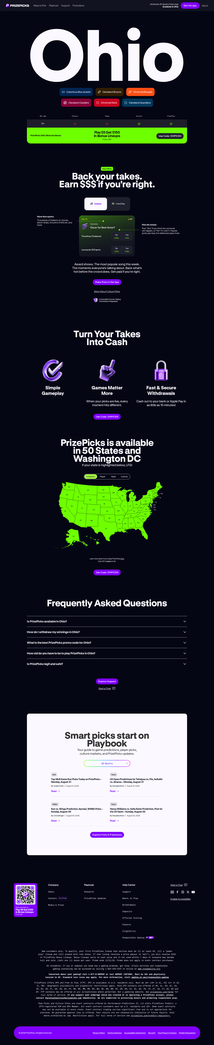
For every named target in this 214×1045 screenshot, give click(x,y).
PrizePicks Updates (95, 898)
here (122, 559)
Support (126, 891)
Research (89, 891)
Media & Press (56, 905)
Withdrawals (129, 905)
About (51, 891)
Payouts (126, 924)
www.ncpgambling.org (149, 969)
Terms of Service (114, 1033)
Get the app (190, 5)
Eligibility (129, 931)
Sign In (205, 5)
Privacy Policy (99, 1033)
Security (151, 1033)
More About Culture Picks (107, 291)
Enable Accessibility (180, 899)
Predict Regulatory (187, 1033)
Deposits (127, 911)
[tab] (95, 204)
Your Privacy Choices (167, 1033)
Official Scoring (132, 918)
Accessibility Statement (135, 1033)
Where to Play (130, 898)
